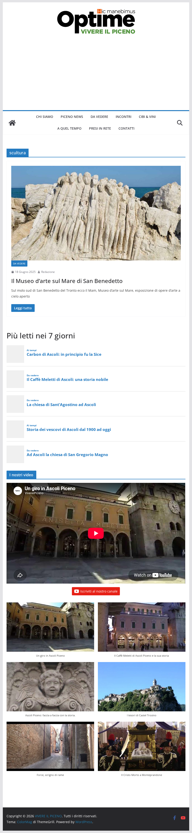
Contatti (126, 128)
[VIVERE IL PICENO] (12, 122)
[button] (50, 632)
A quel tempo (69, 128)
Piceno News (72, 116)
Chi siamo (44, 116)
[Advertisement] (96, 75)
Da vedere (99, 116)
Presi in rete (100, 128)
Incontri (123, 116)
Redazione (48, 272)
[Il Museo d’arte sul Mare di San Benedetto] (96, 213)
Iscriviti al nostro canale (99, 591)
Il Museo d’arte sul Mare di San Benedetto (67, 281)
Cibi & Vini (147, 116)
